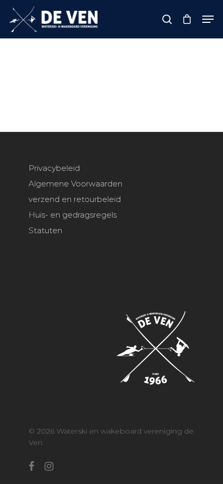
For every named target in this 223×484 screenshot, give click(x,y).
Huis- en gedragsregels (73, 215)
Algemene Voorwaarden (75, 184)
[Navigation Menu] (208, 19)
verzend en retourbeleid (75, 199)
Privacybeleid (54, 168)
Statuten (45, 230)
